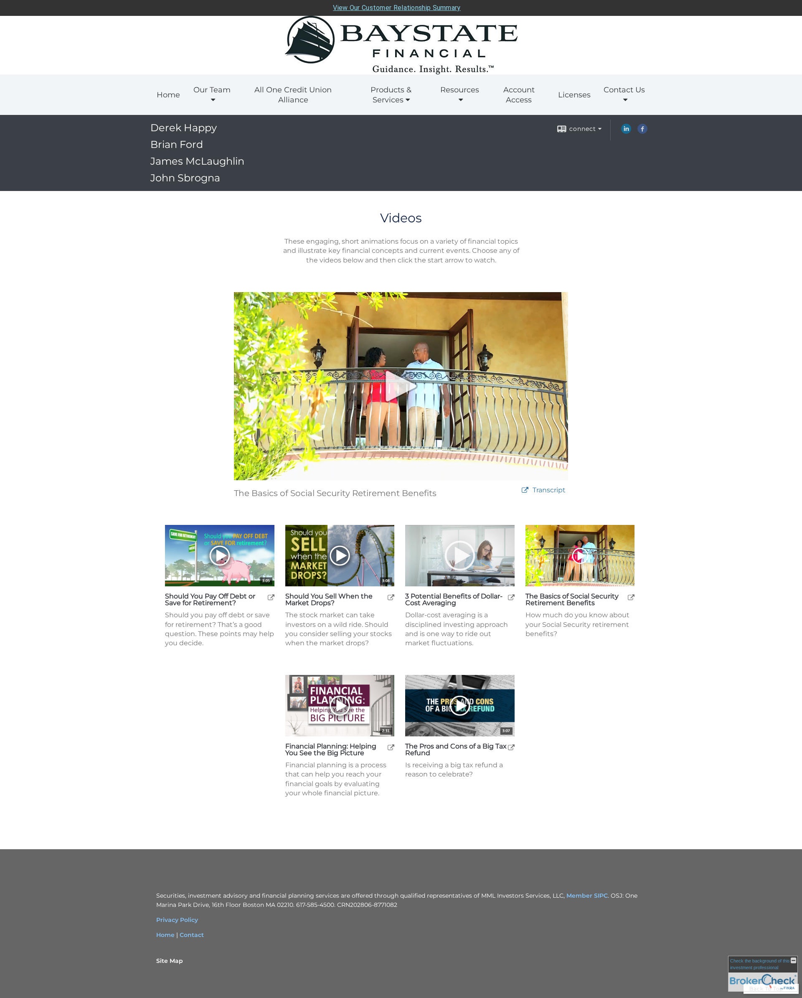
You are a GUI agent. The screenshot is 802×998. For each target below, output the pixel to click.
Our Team (212, 89)
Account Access (519, 94)
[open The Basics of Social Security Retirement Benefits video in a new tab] (631, 597)
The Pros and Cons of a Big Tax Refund (456, 749)
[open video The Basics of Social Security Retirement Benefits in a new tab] (525, 490)
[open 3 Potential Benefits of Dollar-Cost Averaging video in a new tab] (511, 597)
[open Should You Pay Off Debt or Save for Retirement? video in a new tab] (271, 597)
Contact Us (624, 89)
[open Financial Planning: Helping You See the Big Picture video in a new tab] (391, 747)
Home (168, 94)
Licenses (574, 94)
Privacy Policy (177, 920)
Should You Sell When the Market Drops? (329, 599)
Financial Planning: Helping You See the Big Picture (330, 749)
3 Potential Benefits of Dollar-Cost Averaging (454, 599)
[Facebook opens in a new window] (642, 131)
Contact (192, 935)
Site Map (169, 961)
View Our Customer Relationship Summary (396, 8)
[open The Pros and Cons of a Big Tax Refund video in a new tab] (511, 747)
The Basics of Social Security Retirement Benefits (572, 599)
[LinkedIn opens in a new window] (626, 131)
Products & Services (391, 94)
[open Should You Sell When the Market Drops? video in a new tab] (391, 597)
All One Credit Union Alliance (293, 94)
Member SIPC (587, 895)
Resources (459, 89)
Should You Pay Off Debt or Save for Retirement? (210, 599)
